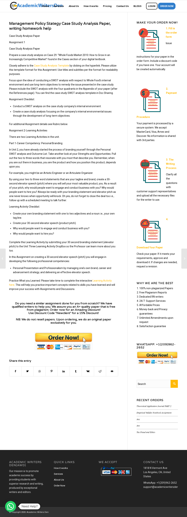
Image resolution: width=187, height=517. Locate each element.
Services (58, 474)
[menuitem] (45, 6)
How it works (61, 468)
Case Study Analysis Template (51, 65)
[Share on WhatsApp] (39, 371)
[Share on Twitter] (27, 371)
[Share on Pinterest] (52, 371)
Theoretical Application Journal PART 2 (154, 406)
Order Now (59, 485)
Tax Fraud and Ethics (146, 432)
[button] (10, 506)
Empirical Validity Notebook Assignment (154, 412)
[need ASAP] (3, 259)
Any (138, 419)
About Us (59, 479)
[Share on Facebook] (15, 371)
